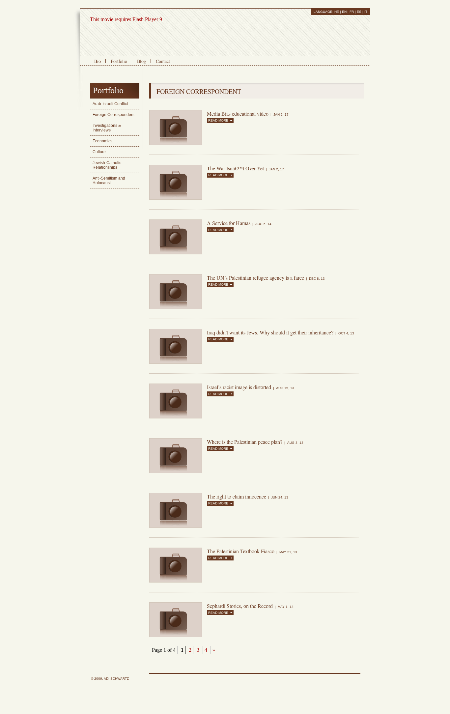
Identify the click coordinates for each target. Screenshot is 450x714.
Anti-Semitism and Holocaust (109, 180)
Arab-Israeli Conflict (110, 103)
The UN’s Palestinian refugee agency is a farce (255, 277)
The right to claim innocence (236, 496)
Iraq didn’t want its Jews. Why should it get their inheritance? (270, 332)
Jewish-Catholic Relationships (107, 165)
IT (365, 12)
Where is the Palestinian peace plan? (244, 441)
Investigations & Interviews (107, 127)
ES (359, 12)
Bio (97, 61)
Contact (163, 61)
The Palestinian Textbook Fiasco (240, 551)
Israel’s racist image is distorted (239, 387)
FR (352, 12)
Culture (99, 152)
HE (336, 12)
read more (218, 120)
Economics (102, 141)
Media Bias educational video (237, 113)
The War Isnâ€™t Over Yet (235, 168)
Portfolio (119, 61)
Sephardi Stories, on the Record (240, 605)
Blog (141, 61)
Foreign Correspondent (113, 114)
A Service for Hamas (228, 222)
